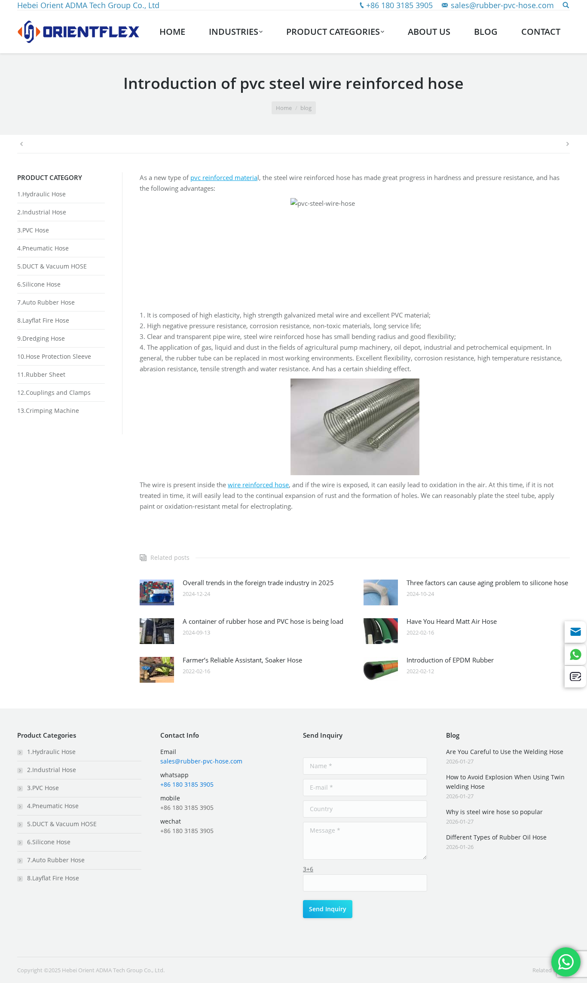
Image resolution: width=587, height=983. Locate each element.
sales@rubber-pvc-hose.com (502, 5)
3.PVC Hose (33, 230)
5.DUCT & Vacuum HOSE (52, 266)
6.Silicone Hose (39, 284)
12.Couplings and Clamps (54, 392)
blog (306, 108)
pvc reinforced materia (223, 177)
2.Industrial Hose (41, 212)
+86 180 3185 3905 (399, 5)
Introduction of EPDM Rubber (450, 660)
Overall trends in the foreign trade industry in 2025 (258, 582)
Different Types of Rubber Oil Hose (496, 837)
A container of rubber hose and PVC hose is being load (263, 621)
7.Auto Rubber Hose (46, 302)
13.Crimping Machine (48, 410)
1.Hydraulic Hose (41, 194)
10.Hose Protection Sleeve (54, 356)
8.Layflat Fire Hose (43, 320)
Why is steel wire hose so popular (494, 812)
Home (284, 108)
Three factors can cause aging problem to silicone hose (487, 582)
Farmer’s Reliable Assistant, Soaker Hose (242, 660)
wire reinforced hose (258, 484)
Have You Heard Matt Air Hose (452, 621)
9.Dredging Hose (41, 338)
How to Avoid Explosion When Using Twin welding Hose (505, 782)
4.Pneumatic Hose (43, 248)
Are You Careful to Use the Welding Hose (504, 752)
